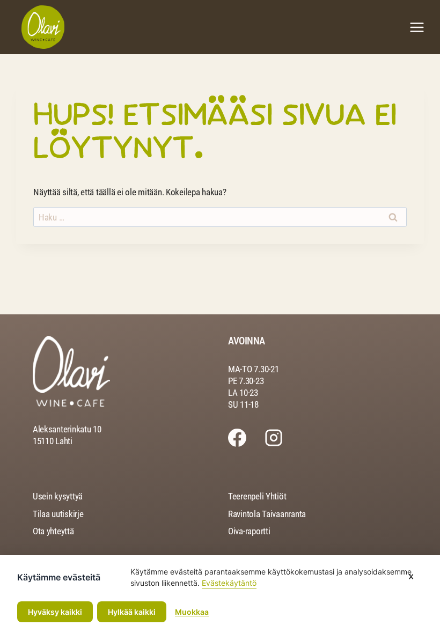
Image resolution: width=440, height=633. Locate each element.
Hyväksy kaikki (55, 611)
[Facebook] (246, 437)
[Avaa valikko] (416, 27)
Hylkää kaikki (132, 611)
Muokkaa (192, 611)
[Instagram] (283, 437)
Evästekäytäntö (229, 582)
